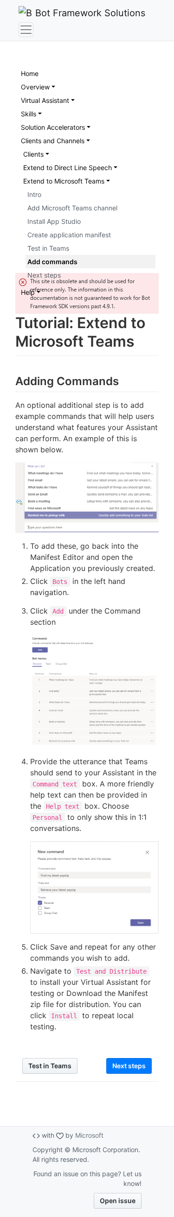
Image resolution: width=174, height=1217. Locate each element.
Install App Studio (54, 221)
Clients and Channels (52, 141)
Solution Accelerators (53, 127)
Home (30, 73)
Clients (33, 154)
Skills (28, 114)
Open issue (117, 1200)
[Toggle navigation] (26, 29)
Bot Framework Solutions (88, 13)
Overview (35, 87)
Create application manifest (69, 235)
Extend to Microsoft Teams (63, 181)
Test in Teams (48, 248)
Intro (34, 194)
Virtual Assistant (45, 100)
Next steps (44, 275)
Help (28, 292)
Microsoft (89, 1135)
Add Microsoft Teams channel (72, 208)
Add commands (52, 262)
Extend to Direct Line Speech (67, 167)
